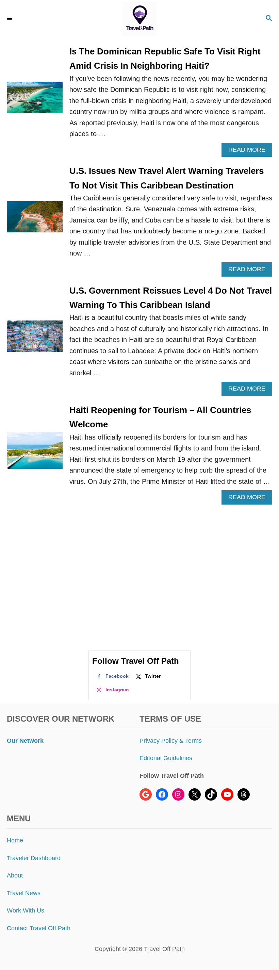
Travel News (23, 893)
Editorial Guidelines (166, 758)
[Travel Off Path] (140, 18)
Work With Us (25, 910)
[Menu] (10, 19)
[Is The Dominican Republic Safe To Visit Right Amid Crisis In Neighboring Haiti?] (35, 101)
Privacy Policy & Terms (171, 740)
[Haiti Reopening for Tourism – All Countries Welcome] (35, 454)
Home (15, 840)
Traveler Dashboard (34, 858)
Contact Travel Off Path (38, 928)
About (15, 875)
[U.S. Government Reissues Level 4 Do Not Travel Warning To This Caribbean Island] (35, 339)
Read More (249, 151)
